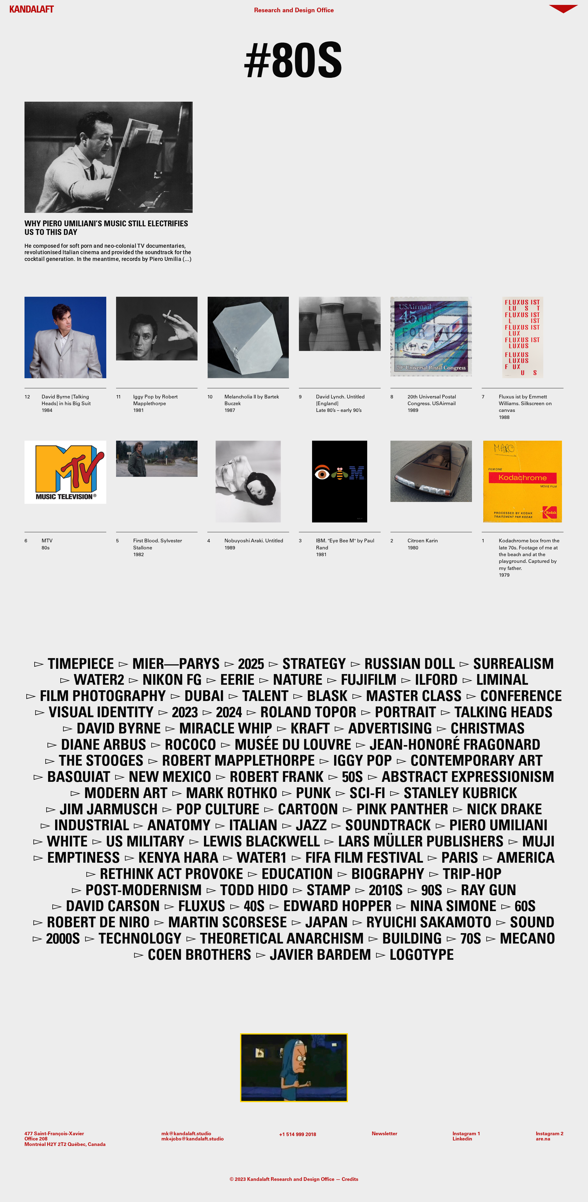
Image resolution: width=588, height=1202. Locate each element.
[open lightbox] (65, 338)
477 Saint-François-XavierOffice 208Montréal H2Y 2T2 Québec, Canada (65, 1139)
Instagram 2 (550, 1134)
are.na (543, 1139)
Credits (350, 1179)
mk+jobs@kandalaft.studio (192, 1139)
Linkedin (462, 1139)
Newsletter (384, 1134)
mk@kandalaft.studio (186, 1134)
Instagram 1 (466, 1134)
